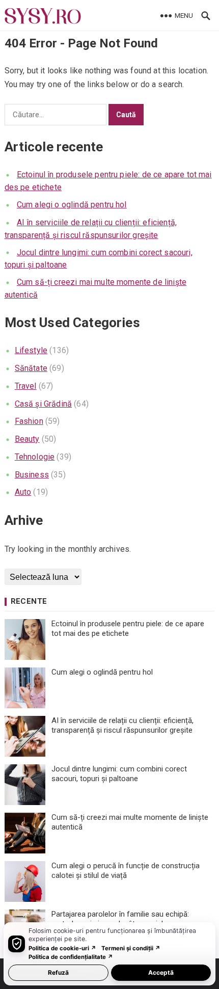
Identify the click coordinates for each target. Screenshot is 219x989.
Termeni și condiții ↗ (130, 948)
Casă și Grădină (43, 404)
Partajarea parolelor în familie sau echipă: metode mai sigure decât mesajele (120, 919)
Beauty (27, 439)
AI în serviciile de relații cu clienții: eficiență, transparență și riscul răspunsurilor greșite (122, 725)
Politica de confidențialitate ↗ (71, 956)
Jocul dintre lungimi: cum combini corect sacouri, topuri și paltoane (119, 774)
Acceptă (161, 972)
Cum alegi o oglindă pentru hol (72, 204)
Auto (23, 492)
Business (32, 474)
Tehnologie (35, 457)
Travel (26, 386)
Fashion (29, 421)
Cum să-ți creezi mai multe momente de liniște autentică (129, 822)
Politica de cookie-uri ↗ (62, 948)
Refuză (58, 972)
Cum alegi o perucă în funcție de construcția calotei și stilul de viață (125, 870)
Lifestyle (31, 350)
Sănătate (31, 368)
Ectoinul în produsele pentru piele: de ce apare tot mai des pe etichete (127, 628)
